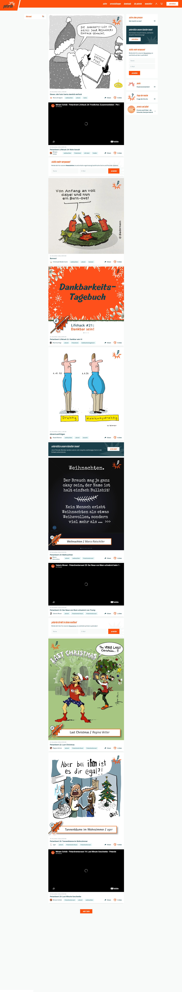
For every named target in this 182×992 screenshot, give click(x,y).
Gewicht (85, 437)
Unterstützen (172, 4)
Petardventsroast (88, 558)
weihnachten (69, 98)
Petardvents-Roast (77, 613)
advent (78, 98)
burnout (91, 262)
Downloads (127, 4)
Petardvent (77, 153)
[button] (86, 123)
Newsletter (148, 4)
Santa (85, 98)
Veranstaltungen (115, 4)
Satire (105, 4)
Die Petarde (138, 4)
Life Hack (86, 153)
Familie (95, 153)
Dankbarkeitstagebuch (88, 343)
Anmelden (114, 171)
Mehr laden (86, 911)
